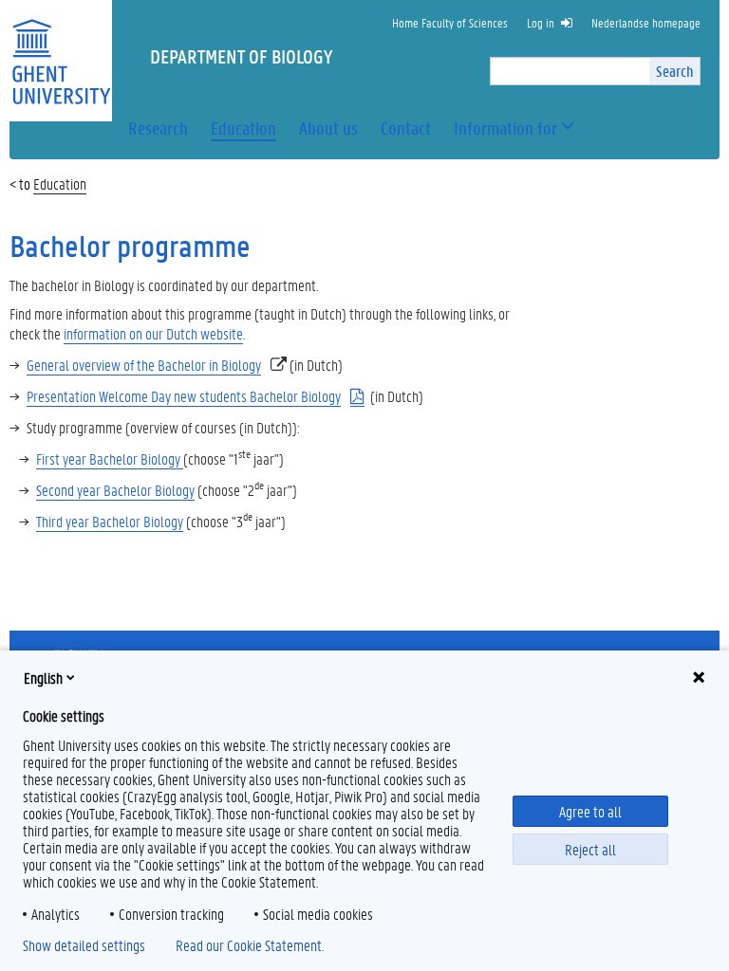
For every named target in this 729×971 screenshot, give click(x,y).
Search (674, 71)
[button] (505, 128)
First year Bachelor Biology (109, 458)
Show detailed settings (84, 945)
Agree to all (590, 811)
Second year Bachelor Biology (115, 490)
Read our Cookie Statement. (250, 945)
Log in (540, 22)
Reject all (590, 849)
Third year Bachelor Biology (109, 521)
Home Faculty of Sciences (450, 22)
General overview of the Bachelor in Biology (144, 365)
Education (59, 183)
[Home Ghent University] (60, 50)
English (43, 677)
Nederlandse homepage (646, 22)
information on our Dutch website (153, 333)
